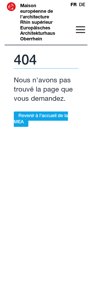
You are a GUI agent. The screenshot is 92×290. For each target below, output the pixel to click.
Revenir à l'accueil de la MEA (41, 119)
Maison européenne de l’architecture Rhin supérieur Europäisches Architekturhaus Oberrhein (37, 23)
